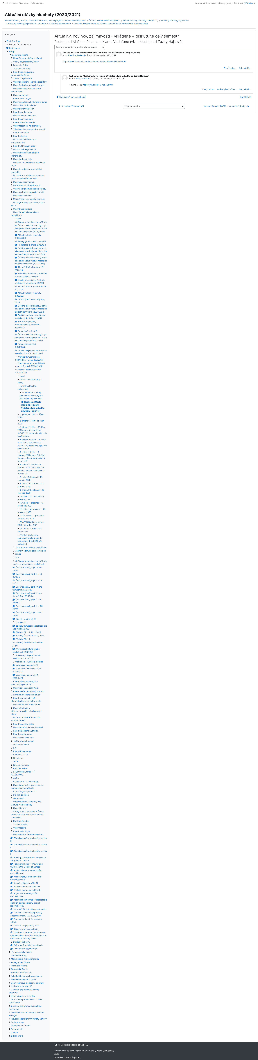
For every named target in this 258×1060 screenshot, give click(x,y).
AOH (56, 1053)
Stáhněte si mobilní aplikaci (67, 1057)
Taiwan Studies (20, 824)
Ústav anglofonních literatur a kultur (30, 102)
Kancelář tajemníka (22, 751)
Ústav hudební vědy (22, 159)
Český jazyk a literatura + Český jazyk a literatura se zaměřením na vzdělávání (27, 814)
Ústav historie (19, 808)
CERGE (14, 1032)
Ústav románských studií (24, 149)
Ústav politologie (21, 95)
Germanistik (19, 798)
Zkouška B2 (20, 622)
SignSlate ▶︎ (245, 97)
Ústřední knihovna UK (21, 986)
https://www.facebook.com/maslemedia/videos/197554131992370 (94, 61)
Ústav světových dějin (23, 108)
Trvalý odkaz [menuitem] (230, 68)
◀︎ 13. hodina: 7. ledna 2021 (71, 106)
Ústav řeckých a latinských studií (28, 85)
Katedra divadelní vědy (24, 122)
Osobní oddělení (21, 744)
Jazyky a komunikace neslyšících (30, 547)
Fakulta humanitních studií (23, 979)
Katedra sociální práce (23, 724)
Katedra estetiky (21, 132)
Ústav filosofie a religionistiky (27, 126)
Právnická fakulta (19, 965)
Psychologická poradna (24, 791)
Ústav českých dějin (22, 195)
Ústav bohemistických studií (26, 704)
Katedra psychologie (23, 119)
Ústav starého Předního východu (28, 834)
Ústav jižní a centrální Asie (25, 688)
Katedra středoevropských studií (28, 691)
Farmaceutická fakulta (21, 952)
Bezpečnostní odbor (20, 1025)
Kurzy (24, 20)
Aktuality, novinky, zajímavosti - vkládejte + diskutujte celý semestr (39, 23)
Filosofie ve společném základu (28, 58)
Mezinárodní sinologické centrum (29, 199)
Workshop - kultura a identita (29, 661)
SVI (14, 748)
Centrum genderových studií (26, 694)
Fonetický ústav (20, 65)
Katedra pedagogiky (22, 112)
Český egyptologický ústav (26, 61)
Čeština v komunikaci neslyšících (104, 20)
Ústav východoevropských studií (28, 192)
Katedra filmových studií (24, 146)
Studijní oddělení (21, 795)
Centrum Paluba (20, 821)
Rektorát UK (16, 1029)
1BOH (15, 761)
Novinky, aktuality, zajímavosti (175, 20)
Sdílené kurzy (17, 1022)
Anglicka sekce (20, 768)
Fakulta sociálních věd (21, 972)
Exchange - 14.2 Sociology (25, 781)
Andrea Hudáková (82, 78)
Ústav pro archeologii (23, 741)
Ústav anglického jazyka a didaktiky (29, 82)
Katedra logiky (20, 136)
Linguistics (18, 758)
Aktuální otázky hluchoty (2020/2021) (140, 20)
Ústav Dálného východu (24, 115)
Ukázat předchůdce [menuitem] (226, 89)
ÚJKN (18, 554)
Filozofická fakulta (37, 20)
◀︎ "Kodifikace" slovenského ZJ (70, 97)
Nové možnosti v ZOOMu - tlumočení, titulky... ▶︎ (226, 106)
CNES (16, 778)
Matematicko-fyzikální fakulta (25, 959)
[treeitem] (25, 539)
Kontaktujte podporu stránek (71, 1045)
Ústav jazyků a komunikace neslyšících (67, 20)
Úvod (22, 376)
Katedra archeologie (22, 734)
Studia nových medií (22, 78)
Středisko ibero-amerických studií (29, 129)
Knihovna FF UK (20, 754)
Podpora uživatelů (18, 3)
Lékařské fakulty (18, 955)
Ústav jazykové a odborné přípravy (27, 983)
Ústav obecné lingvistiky (24, 105)
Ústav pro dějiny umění (24, 182)
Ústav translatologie (22, 209)
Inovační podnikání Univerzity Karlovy (29, 1019)
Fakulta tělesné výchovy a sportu (26, 976)
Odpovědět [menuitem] (244, 68)
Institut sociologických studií (26, 185)
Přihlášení (249, 3)
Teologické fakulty (19, 969)
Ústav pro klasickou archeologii (28, 727)
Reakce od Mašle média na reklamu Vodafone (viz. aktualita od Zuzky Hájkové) (111, 23)
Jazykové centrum (22, 68)
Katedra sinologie (21, 831)
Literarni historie (21, 765)
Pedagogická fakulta (20, 962)
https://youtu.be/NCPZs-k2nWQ (98, 84)
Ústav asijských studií (23, 737)
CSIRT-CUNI (17, 1036)
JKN (17, 557)
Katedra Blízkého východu (25, 730)
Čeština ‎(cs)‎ (36, 3)
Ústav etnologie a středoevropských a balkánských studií (26, 711)
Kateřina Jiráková (76, 55)
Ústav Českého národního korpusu (29, 189)
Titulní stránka (11, 20)
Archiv (18, 218)
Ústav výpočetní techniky (23, 996)
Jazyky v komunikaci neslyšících (30, 551)
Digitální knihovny (21, 942)
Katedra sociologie (22, 98)
